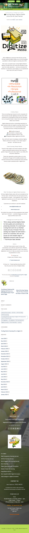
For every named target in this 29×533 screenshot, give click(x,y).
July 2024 (3, 374)
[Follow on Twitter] (13, 429)
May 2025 (3, 371)
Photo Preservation (13, 322)
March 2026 (4, 346)
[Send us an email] (16, 429)
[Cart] (2, 9)
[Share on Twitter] (13, 270)
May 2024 (3, 379)
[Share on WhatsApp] (9, 270)
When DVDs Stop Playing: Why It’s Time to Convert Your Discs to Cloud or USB (22, 292)
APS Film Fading (20, 312)
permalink (17, 276)
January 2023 (4, 394)
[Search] (23, 1)
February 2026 (4, 348)
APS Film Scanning (5, 314)
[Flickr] (20, 429)
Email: (14, 492)
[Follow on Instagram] (11, 429)
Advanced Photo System (6, 312)
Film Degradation (4, 320)
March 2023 (4, 389)
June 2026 (3, 338)
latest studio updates (8, 9)
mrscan (20, 19)
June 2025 (3, 369)
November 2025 (5, 356)
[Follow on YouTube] (18, 429)
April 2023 (3, 387)
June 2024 (3, 376)
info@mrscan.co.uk (14, 494)
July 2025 (3, 366)
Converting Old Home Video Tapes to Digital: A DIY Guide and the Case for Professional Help (13, 317)
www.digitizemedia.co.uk (15, 206)
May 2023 (3, 384)
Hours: (14, 496)
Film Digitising (11, 320)
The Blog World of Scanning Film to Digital (14, 12)
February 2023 (4, 392)
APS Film (13, 312)
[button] (6, 1)
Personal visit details (14, 514)
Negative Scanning (4, 322)
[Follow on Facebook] (9, 429)
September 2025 (5, 361)
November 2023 (5, 381)
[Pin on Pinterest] (18, 270)
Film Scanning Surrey (20, 320)
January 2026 (4, 351)
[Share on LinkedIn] (20, 270)
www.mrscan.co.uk (15, 209)
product (19, 322)
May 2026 (3, 341)
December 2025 (5, 353)
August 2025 (4, 364)
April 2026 (3, 343)
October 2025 (4, 359)
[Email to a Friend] (16, 270)
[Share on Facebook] (11, 270)
